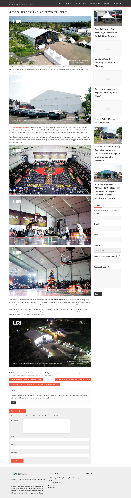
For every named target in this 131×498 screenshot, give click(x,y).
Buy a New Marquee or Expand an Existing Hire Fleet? (106, 92)
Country (97, 245)
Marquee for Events (38, 373)
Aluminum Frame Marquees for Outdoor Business (72, 380)
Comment (15, 420)
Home (61, 3)
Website (14, 453)
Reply (13, 402)
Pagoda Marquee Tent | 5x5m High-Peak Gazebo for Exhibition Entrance (106, 32)
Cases (85, 3)
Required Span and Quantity (107, 256)
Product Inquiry (101, 267)
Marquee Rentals (95, 3)
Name (13, 437)
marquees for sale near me (32, 375)
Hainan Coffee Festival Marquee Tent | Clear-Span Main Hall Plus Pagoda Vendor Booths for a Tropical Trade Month (107, 191)
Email (13, 445)
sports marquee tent (47, 375)
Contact (115, 3)
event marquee (55, 373)
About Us (107, 3)
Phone (97, 235)
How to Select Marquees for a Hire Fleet (106, 121)
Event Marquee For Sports (24, 373)
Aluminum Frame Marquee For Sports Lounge (27, 380)
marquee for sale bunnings (17, 375)
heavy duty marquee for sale (78, 373)
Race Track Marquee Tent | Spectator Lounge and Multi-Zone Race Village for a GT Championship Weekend (107, 153)
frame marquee (64, 373)
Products (68, 3)
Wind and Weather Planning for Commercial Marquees (106, 62)
